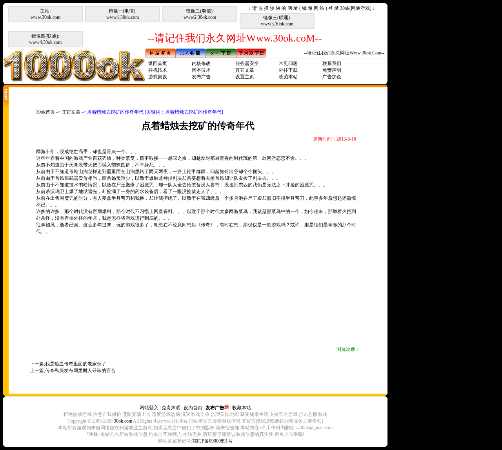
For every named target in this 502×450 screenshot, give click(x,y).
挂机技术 (157, 70)
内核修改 (201, 63)
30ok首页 (45, 112)
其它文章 (244, 70)
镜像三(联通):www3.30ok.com (277, 21)
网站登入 (149, 407)
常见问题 (288, 63)
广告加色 (331, 77)
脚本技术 (201, 70)
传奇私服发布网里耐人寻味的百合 (80, 370)
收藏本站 (288, 77)
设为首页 (193, 407)
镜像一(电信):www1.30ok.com (122, 14)
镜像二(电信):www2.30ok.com (200, 14)
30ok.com (123, 421)
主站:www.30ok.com (45, 14)
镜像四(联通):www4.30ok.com (45, 39)
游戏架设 (157, 77)
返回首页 (157, 63)
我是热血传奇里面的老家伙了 (75, 364)
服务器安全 (247, 63)
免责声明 (331, 70)
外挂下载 (288, 70)
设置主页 (244, 77)
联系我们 (331, 63)
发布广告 (201, 77)
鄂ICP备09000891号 (212, 441)
